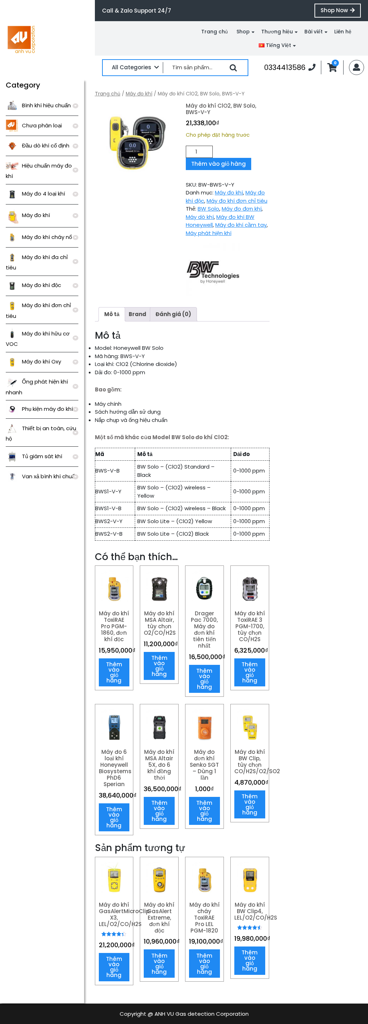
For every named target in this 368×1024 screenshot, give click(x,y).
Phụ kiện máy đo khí (47, 409)
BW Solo (208, 208)
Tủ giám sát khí (42, 456)
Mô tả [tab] (111, 314)
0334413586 (290, 67)
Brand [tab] (137, 314)
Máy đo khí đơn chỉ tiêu (237, 201)
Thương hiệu (277, 31)
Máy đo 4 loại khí (43, 193)
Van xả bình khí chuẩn (50, 476)
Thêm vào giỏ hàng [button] (114, 672)
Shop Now (341, 12)
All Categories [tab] (131, 67)
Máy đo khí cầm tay (241, 225)
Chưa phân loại (42, 125)
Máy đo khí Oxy (41, 361)
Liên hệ (342, 31)
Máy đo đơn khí (242, 208)
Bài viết (313, 31)
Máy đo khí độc (41, 285)
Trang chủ (214, 31)
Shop (243, 31)
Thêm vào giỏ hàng (218, 164)
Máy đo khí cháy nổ (47, 237)
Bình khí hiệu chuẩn (46, 105)
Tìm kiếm (233, 68)
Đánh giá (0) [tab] (173, 314)
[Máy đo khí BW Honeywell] (213, 269)
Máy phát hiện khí (208, 233)
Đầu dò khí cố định (45, 145)
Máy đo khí (36, 215)
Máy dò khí (200, 217)
